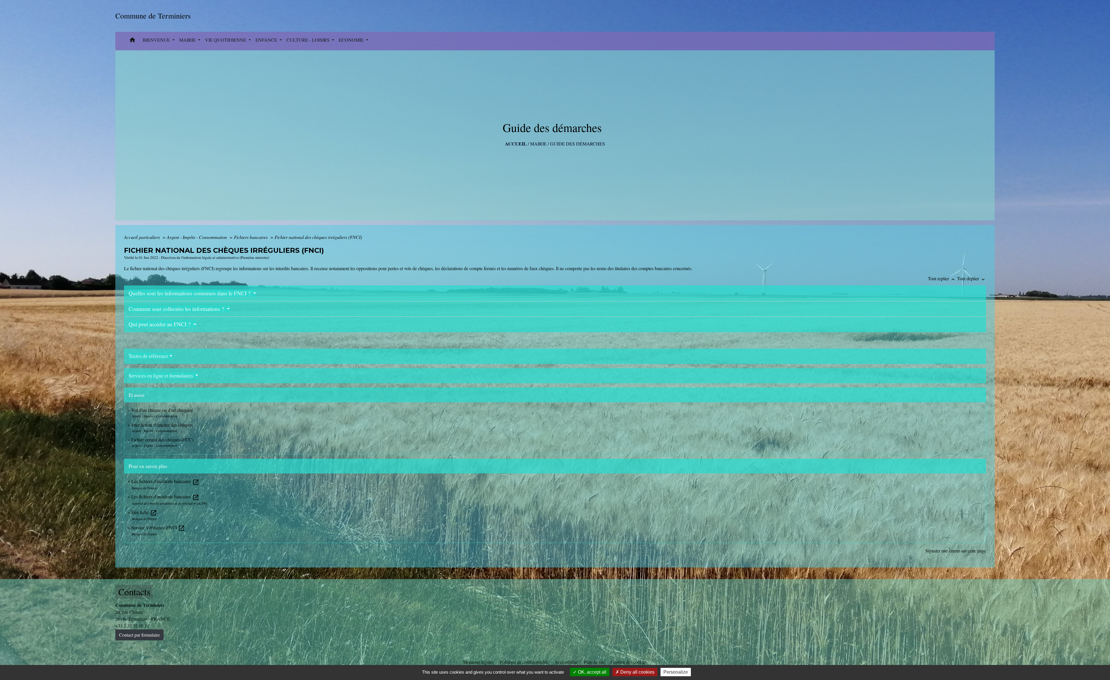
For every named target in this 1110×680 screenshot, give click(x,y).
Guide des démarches (577, 144)
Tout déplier (971, 278)
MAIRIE (538, 144)
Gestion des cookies (629, 662)
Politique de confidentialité (524, 662)
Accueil (516, 143)
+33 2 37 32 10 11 (132, 626)
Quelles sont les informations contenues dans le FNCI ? (190, 293)
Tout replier (942, 278)
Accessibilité (566, 662)
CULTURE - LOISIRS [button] (308, 40)
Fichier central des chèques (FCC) (162, 439)
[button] (132, 41)
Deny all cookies (636, 672)
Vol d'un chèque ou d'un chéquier (162, 410)
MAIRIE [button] (188, 40)
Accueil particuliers (142, 237)
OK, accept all (591, 672)
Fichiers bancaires (251, 237)
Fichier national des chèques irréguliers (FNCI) (318, 237)
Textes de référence (148, 356)
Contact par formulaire (139, 635)
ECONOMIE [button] (352, 40)
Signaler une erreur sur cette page (955, 551)
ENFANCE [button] (267, 40)
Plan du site (594, 662)
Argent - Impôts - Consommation (197, 237)
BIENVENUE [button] (157, 40)
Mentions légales (478, 662)
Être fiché (144, 512)
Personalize (675, 672)
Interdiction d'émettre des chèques (162, 425)
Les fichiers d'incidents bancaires (165, 481)
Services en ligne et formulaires (161, 375)
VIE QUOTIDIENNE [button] (226, 40)
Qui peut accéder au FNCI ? (160, 324)
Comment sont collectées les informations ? (177, 308)
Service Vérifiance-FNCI (158, 527)
